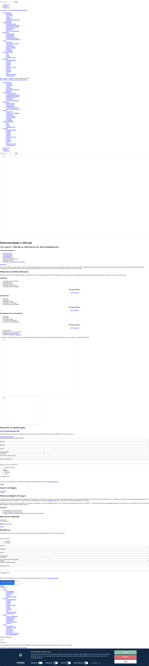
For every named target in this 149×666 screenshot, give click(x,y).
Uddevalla (10, 78)
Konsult (8, 68)
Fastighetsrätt (9, 45)
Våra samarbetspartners (12, 634)
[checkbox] (74, 470)
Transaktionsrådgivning (12, 38)
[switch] (55, 663)
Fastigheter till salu (10, 57)
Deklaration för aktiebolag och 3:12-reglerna (14, 261)
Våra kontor (9, 629)
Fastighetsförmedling (8, 52)
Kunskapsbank (10, 620)
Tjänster (5, 589)
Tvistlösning (9, 50)
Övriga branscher (10, 75)
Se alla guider (10, 436)
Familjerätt (8, 49)
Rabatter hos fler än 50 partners (10, 333)
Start (1, 78)
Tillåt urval (125, 657)
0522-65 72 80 (8, 524)
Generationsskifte (10, 46)
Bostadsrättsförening (11, 60)
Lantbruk (8, 70)
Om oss (5, 624)
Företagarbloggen (10, 617)
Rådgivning (6, 32)
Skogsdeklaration (7, 256)
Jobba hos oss (6, 4)
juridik (11, 334)
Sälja (7, 53)
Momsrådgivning (10, 28)
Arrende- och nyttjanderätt (12, 43)
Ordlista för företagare (11, 622)
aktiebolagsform (52, 500)
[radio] (76, 541)
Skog (7, 73)
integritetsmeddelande (52, 481)
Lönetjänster (9, 18)
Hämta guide (3, 436)
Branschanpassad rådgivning (13, 39)
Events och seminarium (12, 616)
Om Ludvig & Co (10, 626)
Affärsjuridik (9, 42)
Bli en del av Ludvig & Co (12, 633)
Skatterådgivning (7, 22)
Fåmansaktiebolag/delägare (12, 25)
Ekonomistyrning (10, 35)
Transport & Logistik (11, 74)
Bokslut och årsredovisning (13, 19)
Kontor (5, 78)
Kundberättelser (10, 619)
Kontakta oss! (3, 264)
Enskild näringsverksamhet (12, 26)
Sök (16, 2)
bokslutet (110, 503)
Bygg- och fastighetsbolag (12, 31)
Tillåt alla (125, 652)
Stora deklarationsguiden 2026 (10, 431)
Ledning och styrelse (11, 627)
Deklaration (9, 21)
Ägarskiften (9, 29)
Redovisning (9, 14)
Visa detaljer (94, 663)
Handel (8, 66)
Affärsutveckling (10, 33)
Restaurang (9, 71)
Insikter (5, 615)
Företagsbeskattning (11, 24)
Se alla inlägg (3, 491)
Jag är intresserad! (74, 292)
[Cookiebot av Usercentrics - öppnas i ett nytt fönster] (20, 663)
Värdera (8, 56)
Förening (8, 63)
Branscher (5, 59)
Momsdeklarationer (8, 254)
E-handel (8, 61)
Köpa (7, 54)
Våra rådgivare (10, 630)
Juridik (4, 40)
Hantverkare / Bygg (11, 67)
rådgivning (18, 334)
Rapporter (8, 623)
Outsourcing (9, 15)
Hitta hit (2, 526)
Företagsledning (10, 36)
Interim (8, 17)
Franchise (8, 64)
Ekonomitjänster (7, 13)
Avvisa (125, 661)
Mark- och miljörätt (11, 47)
